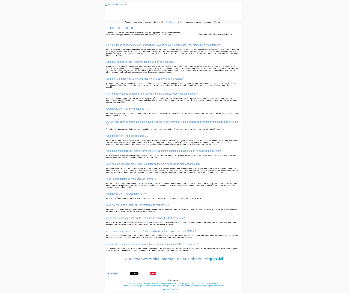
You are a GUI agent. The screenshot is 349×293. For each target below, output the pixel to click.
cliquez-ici (214, 259)
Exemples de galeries (142, 22)
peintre (187, 286)
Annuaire (207, 22)
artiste (182, 286)
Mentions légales (169, 289)
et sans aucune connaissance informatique (202, 284)
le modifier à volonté (177, 284)
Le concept (158, 22)
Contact (217, 22)
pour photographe (165, 286)
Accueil (128, 22)
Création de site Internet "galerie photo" (136, 286)
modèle (176, 286)
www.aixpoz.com (134, 284)
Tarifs (179, 22)
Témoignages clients (193, 22)
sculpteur (194, 286)
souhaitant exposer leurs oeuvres (211, 286)
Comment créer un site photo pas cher (155, 284)
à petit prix (155, 286)
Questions (170, 22)
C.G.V (179, 289)
